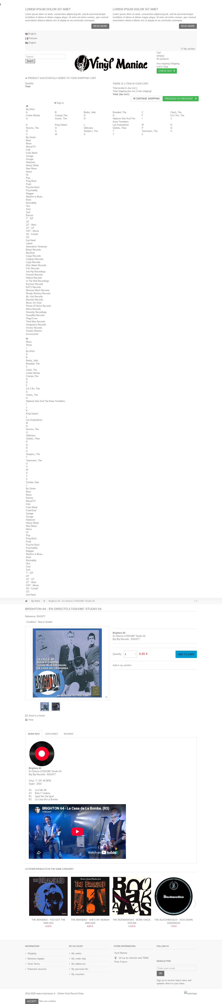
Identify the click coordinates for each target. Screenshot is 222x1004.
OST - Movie (32, 231)
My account (76, 946)
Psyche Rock (33, 187)
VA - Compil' (32, 234)
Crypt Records (33, 262)
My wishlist (189, 49)
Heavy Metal (32, 165)
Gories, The (61, 118)
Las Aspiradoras (121, 125)
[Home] (27, 106)
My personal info (79, 969)
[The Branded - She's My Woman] (90, 896)
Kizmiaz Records (34, 284)
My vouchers (77, 974)
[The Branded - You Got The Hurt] (48, 896)
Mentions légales (36, 958)
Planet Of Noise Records (38, 306)
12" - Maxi (31, 224)
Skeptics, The (91, 131)
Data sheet (51, 734)
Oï (27, 174)
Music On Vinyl (33, 302)
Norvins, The (32, 128)
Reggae (30, 193)
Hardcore (30, 162)
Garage (29, 156)
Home (29, 345)
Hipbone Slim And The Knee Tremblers (45, 401)
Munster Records (34, 299)
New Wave (31, 168)
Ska (28, 206)
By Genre (31, 137)
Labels (29, 243)
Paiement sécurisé (37, 969)
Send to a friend (37, 715)
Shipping (32, 953)
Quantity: (117, 654)
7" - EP (29, 218)
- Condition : (31, 622)
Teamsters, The (149, 131)
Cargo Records (33, 256)
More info (34, 734)
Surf (28, 212)
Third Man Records (35, 321)
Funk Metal (31, 153)
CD (27, 237)
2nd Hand (31, 240)
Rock (28, 199)
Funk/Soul (31, 510)
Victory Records (34, 327)
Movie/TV (31, 146)
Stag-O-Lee (31, 318)
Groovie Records (34, 274)
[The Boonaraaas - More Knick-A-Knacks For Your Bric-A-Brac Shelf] (132, 896)
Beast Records (33, 249)
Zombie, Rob (32, 482)
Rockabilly (31, 203)
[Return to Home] (26, 601)
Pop (28, 178)
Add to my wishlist (122, 665)
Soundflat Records (35, 315)
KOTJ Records (33, 287)
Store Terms (34, 964)
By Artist (30, 109)
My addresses (78, 964)
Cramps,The (61, 115)
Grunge (29, 159)
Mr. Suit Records (34, 296)
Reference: (30, 616)
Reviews (68, 734)
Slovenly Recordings (36, 312)
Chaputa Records (34, 259)
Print (31, 719)
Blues (29, 143)
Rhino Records (33, 309)
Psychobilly (32, 190)
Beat (28, 140)
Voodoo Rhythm (34, 331)
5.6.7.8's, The (177, 115)
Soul (28, 209)
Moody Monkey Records (38, 293)
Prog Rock (31, 181)
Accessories (32, 334)
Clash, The (175, 112)
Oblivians (88, 128)
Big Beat (30, 253)
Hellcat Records (34, 277)
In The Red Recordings (37, 281)
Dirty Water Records (36, 265)
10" (27, 221)
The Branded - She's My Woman (90, 919)
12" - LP (30, 228)
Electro (29, 215)
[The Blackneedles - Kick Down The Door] (173, 896)
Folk (28, 149)
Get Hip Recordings (36, 271)
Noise (29, 171)
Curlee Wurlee (33, 115)
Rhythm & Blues (34, 196)
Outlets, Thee (119, 128)
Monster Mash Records (37, 290)
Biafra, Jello (90, 112)
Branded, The (119, 112)
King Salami (61, 125)
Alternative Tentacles (36, 246)
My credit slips (78, 958)
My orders (76, 953)
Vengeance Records (36, 324)
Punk (28, 184)
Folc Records (32, 268)
